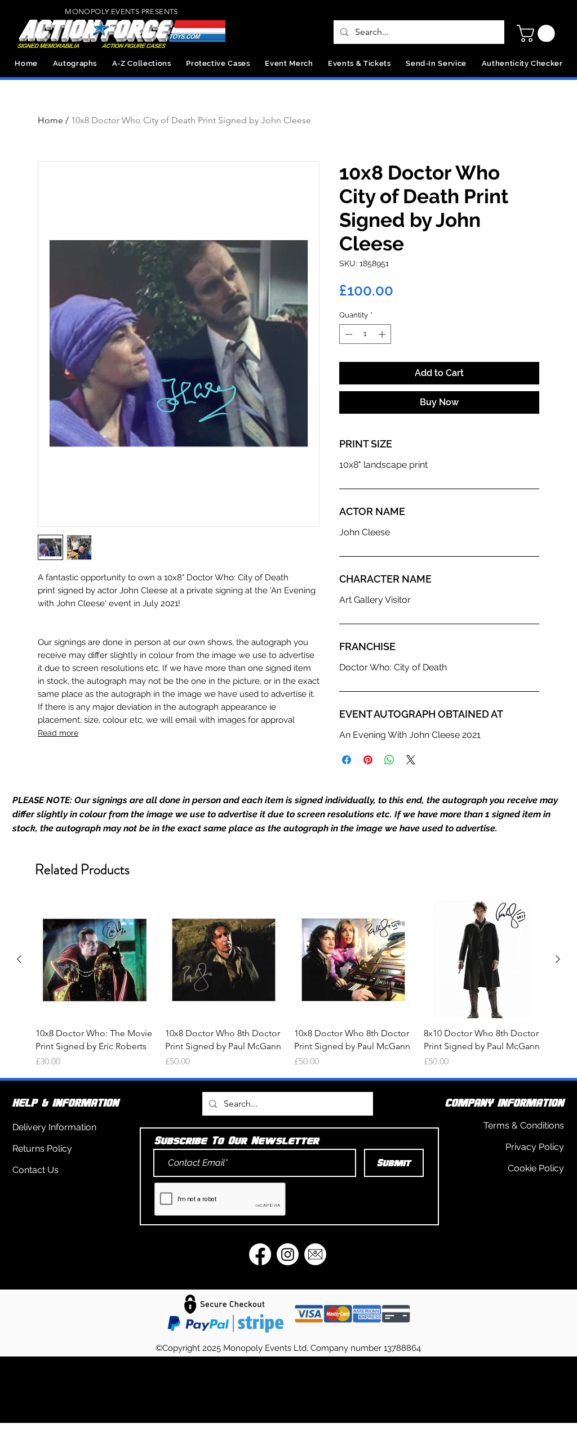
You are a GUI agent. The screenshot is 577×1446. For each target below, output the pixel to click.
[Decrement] (347, 334)
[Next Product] (558, 959)
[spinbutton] (365, 334)
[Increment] (383, 334)
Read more (58, 732)
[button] (538, 33)
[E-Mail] (315, 1254)
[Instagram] (288, 1254)
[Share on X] (411, 760)
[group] (288, 984)
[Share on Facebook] (346, 760)
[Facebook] (260, 1254)
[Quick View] (94, 960)
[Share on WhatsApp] (389, 760)
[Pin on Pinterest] (368, 760)
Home (50, 120)
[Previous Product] (19, 959)
